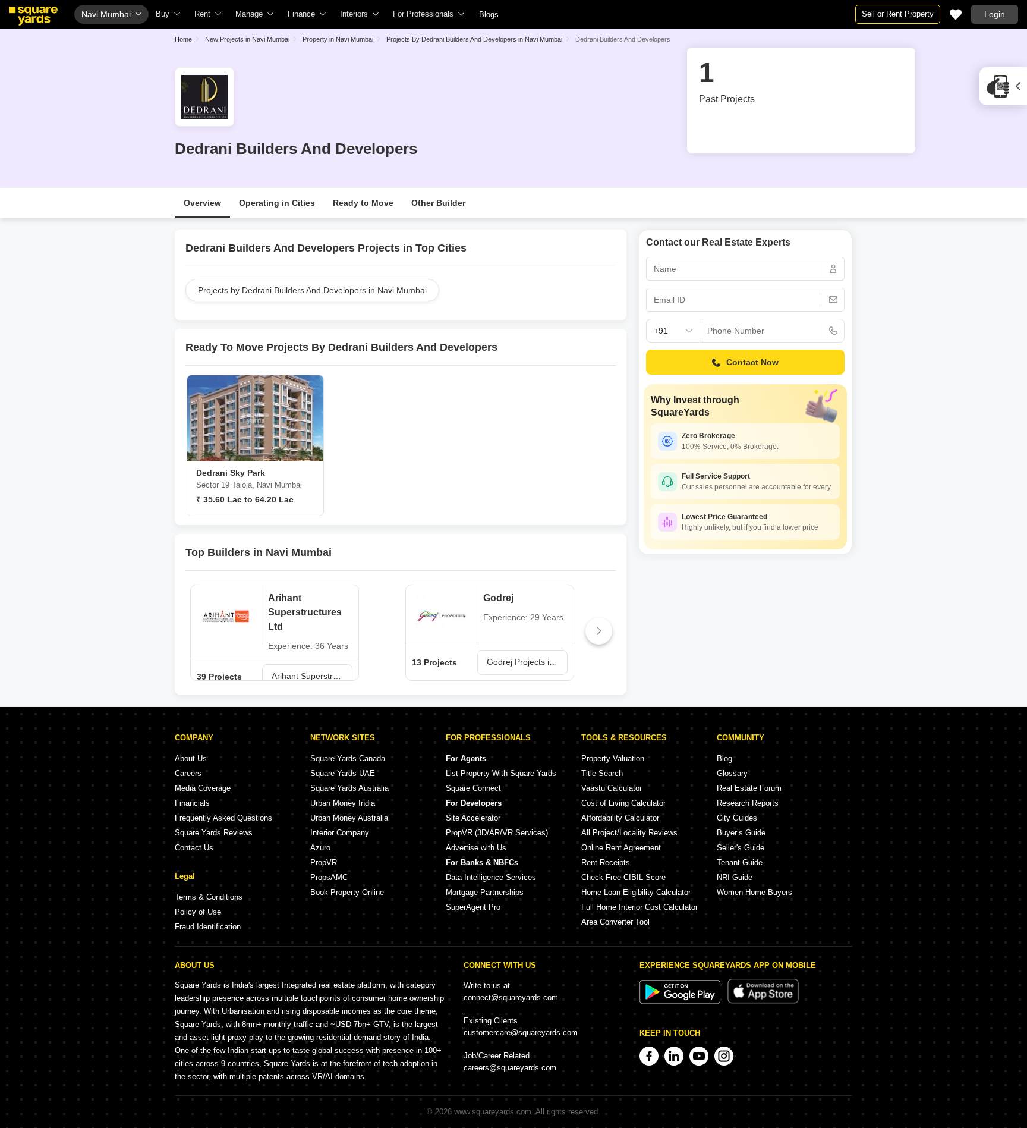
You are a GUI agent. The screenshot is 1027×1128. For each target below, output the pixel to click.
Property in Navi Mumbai (338, 39)
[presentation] (202, 631)
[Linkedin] (673, 1056)
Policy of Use (198, 911)
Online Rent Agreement (621, 847)
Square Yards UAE (342, 773)
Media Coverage (203, 788)
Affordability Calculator (620, 817)
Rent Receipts (605, 862)
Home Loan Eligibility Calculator (636, 892)
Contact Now (752, 362)
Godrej (498, 598)
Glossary (732, 773)
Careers (188, 773)
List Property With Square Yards (501, 773)
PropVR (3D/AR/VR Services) (497, 832)
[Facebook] (649, 1056)
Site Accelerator (473, 817)
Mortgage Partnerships (485, 892)
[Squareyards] (33, 16)
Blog (724, 758)
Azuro (320, 847)
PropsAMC (329, 877)
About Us (191, 758)
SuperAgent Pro (473, 907)
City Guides (737, 817)
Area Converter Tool (615, 922)
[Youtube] (698, 1056)
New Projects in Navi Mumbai (247, 39)
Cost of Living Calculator (623, 803)
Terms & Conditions (208, 897)
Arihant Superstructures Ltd (305, 612)
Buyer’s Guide (741, 832)
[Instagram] (723, 1056)
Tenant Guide (740, 862)
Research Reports (748, 803)
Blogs (489, 14)
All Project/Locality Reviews (629, 832)
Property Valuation (612, 758)
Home (183, 39)
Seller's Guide (740, 847)
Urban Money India (342, 803)
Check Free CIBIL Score (623, 877)
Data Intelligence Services (491, 877)
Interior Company (339, 832)
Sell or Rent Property (898, 14)
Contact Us (194, 847)
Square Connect (473, 788)
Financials (192, 803)
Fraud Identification (208, 926)
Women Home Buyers (754, 892)
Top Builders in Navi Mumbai (258, 552)
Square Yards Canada (347, 758)
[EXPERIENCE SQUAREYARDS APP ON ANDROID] (681, 1001)
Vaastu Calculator (611, 788)
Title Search (602, 773)
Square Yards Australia (349, 788)
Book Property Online (347, 892)
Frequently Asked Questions (223, 817)
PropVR (323, 862)
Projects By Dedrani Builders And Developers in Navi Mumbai (474, 39)
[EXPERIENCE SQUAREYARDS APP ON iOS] (763, 1001)
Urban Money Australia (349, 817)
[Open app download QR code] (1003, 86)
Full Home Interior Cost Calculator (639, 907)
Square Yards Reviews (214, 832)
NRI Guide (734, 877)
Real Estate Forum (749, 788)
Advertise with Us (476, 847)
